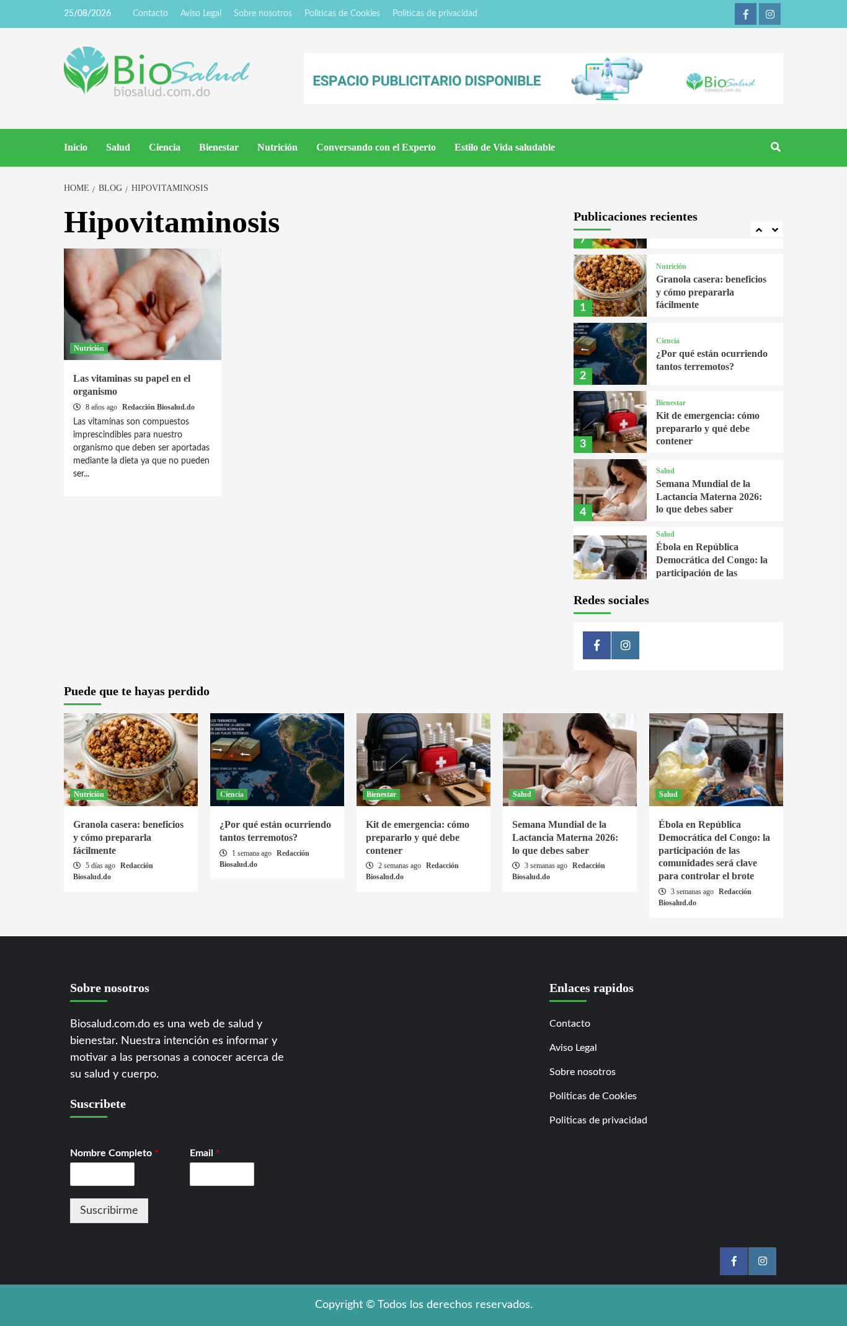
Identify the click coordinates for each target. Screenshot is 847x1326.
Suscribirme (109, 1210)
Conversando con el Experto (376, 147)
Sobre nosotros (263, 13)
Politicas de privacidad (434, 13)
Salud (118, 147)
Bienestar (219, 147)
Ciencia (164, 147)
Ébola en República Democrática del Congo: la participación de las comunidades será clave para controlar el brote (712, 573)
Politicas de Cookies (342, 13)
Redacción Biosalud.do (158, 407)
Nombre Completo (114, 1153)
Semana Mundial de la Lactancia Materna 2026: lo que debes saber (709, 496)
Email (205, 1153)
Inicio (75, 147)
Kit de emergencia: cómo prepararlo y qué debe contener (708, 428)
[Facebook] (745, 14)
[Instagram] (770, 14)
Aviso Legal (200, 13)
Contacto (150, 13)
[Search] (775, 147)
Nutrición (277, 147)
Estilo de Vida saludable (505, 147)
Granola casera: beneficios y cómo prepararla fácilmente (711, 292)
